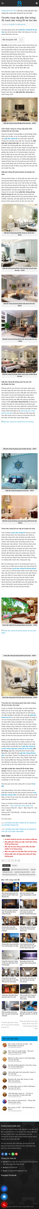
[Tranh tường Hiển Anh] (19, 3)
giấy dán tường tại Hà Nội (22, 872)
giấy (25, 411)
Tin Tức (13, 11)
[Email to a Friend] (12, 860)
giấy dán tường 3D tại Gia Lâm (20, 869)
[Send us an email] (9, 1154)
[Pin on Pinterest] (15, 860)
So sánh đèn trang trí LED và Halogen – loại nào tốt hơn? (22, 1087)
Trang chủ (5, 11)
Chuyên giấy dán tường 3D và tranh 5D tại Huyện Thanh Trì (10, 1024)
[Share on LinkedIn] (18, 860)
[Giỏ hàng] (37, 3)
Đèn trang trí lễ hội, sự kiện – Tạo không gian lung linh (20, 1044)
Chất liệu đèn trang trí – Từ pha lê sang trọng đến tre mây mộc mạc (20, 1094)
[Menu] (2, 3)
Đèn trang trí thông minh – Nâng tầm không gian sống (21, 1101)
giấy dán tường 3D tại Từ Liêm (22, 748)
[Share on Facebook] (6, 860)
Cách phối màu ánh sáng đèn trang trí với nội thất (22, 1073)
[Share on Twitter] (9, 860)
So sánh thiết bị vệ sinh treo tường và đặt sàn (21, 839)
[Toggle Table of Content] (20, 39)
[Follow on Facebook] (2, 1154)
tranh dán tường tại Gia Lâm (27, 874)
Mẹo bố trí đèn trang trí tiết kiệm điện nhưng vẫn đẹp (21, 1059)
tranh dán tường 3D (18, 533)
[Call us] (12, 1154)
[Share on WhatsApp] (2, 860)
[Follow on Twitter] (6, 1154)
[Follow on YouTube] (16, 1154)
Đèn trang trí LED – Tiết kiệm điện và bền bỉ (21, 1108)
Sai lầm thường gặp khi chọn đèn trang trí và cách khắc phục (22, 1066)
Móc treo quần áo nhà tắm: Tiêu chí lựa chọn (21, 851)
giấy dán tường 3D (10, 138)
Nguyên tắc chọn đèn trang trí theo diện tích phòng (20, 1080)
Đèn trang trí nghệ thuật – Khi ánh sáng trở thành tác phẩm (21, 1051)
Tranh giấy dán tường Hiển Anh (21, 805)
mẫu (22, 411)
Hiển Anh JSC (21, 24)
